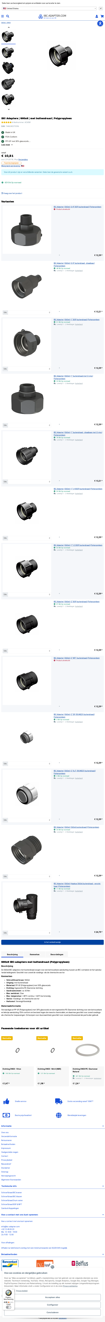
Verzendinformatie (9, 1136)
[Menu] (12, 1289)
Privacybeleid (22, 1291)
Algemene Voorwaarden (11, 1180)
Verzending (23, 160)
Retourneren (6, 1140)
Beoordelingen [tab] (57, 954)
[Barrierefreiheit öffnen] (100, 23)
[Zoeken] (7, 16)
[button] (97, 16)
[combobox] (49, 8)
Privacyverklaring (70, 1286)
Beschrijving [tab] (12, 954)
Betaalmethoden (8, 1144)
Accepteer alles (52, 1297)
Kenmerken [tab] (34, 954)
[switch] (8, 1307)
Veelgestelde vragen (9, 1152)
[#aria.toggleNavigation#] (2, 16)
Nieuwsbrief (6, 1164)
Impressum (6, 1148)
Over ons (5, 1132)
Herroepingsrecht (8, 1176)
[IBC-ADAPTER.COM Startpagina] (52, 16)
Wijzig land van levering (10, 166)
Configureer (52, 1305)
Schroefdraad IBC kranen (11, 1193)
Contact (4, 1156)
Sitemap (4, 1172)
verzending (62, 1318)
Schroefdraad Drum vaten (12, 1200)
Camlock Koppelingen (10, 1208)
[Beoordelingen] (6, 122)
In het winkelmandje (52, 942)
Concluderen (53, 1312)
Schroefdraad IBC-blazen (11, 1196)
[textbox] (49, 8)
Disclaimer (5, 1168)
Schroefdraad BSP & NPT (11, 1204)
